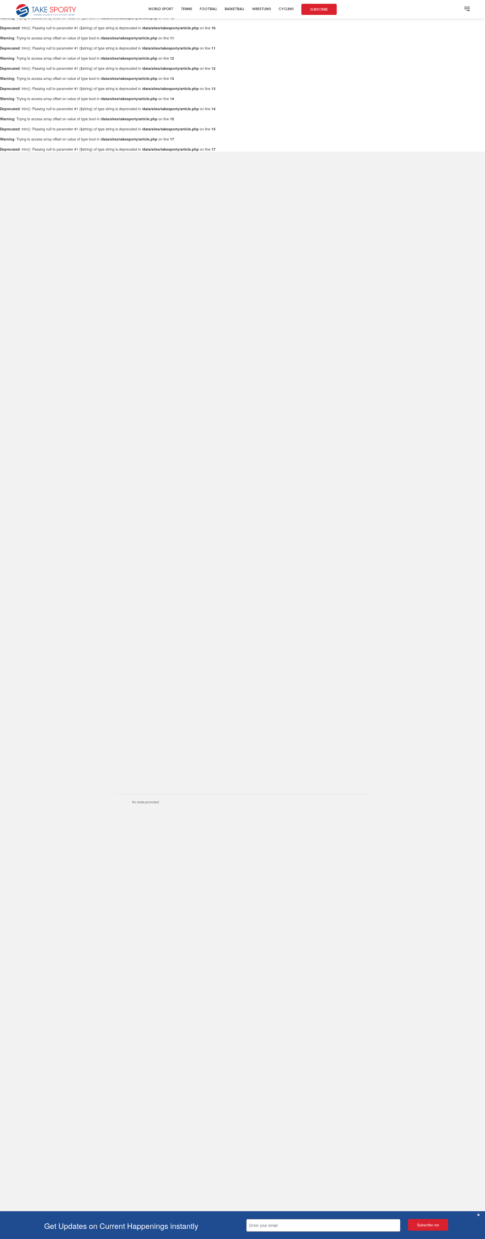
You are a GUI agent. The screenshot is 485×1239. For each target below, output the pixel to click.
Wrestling (261, 8)
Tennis (186, 8)
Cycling (286, 8)
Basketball (235, 8)
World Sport (160, 8)
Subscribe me (428, 1224)
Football (208, 8)
